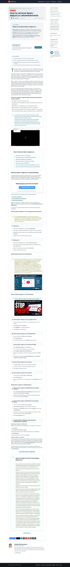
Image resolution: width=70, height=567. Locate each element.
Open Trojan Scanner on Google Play (27, 451)
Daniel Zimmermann (16, 18)
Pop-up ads (48, 1)
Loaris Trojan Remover (30, 442)
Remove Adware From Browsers (25, 161)
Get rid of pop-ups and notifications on (27, 164)
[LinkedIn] (21, 538)
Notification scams (41, 1)
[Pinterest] (26, 538)
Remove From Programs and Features (26, 157)
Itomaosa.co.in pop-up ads (54, 23)
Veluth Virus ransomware (54, 43)
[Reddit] (28, 538)
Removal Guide (15, 8)
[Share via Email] (33, 538)
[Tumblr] (24, 538)
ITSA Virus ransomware (53, 47)
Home (12, 8)
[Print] (35, 538)
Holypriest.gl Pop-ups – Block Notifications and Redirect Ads (54, 27)
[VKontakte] (31, 538)
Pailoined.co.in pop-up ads (54, 11)
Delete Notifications (22, 163)
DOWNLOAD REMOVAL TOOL (28, 187)
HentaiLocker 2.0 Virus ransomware (53, 45)
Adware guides (53, 1)
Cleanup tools (59, 1)
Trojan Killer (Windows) (17, 196)
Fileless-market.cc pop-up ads (54, 24)
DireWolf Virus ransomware (54, 41)
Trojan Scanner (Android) (17, 200)
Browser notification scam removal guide (55, 35)
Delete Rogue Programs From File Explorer (24, 159)
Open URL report (38, 47)
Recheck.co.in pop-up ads (54, 9)
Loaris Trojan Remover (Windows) (19, 198)
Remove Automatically (23, 155)
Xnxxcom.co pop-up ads (53, 21)
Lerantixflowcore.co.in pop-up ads (55, 16)
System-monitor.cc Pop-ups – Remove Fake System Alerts (54, 29)
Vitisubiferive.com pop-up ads (54, 14)
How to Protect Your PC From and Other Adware (28, 166)
